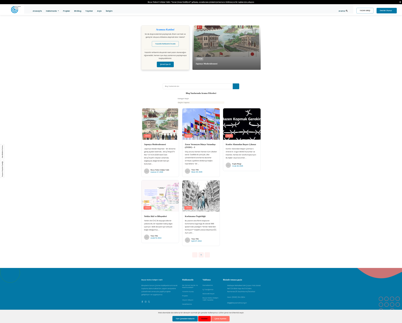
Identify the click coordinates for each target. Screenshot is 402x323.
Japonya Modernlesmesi (206, 63)
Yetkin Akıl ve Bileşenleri (155, 216)
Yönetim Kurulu (188, 292)
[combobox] (201, 102)
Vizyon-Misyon (187, 300)
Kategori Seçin (183, 99)
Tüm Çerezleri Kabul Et (185, 318)
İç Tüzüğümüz (208, 289)
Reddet (204, 318)
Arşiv (99, 11)
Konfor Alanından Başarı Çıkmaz (241, 144)
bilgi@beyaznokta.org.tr (237, 303)
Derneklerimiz (208, 285)
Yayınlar (89, 11)
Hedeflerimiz (187, 304)
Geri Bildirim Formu (2, 151)
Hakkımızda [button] (51, 11)
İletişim (109, 11)
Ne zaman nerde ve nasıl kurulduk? (190, 286)
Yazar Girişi (365, 10)
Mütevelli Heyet (209, 294)
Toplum (199, 59)
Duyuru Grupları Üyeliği (2, 169)
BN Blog (77, 11)
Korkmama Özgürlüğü (195, 216)
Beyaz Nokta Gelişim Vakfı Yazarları (210, 299)
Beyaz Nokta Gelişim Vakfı (152, 280)
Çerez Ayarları (220, 318)
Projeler (66, 11)
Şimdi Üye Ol (165, 64)
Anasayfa (37, 11)
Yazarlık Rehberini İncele (165, 44)
